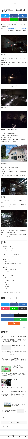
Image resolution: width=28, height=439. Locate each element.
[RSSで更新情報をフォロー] (14, 323)
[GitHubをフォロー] (7, 319)
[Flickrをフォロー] (20, 315)
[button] (25, 239)
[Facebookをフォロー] (7, 315)
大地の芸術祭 (9, 298)
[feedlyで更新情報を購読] (20, 319)
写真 (3, 298)
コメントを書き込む (14, 422)
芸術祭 (15, 298)
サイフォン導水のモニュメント (12, 28)
